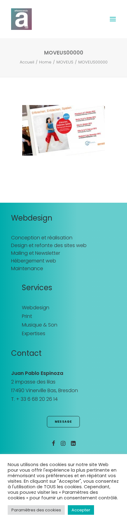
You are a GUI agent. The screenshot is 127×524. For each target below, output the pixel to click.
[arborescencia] (21, 19)
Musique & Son (39, 324)
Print (27, 316)
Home (45, 62)
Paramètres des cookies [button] (36, 510)
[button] (113, 19)
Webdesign (35, 307)
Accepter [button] (81, 510)
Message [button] (63, 422)
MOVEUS (64, 62)
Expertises (33, 333)
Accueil (27, 62)
